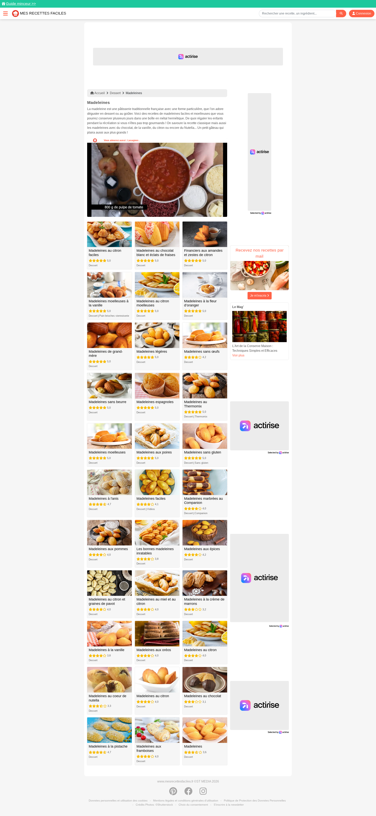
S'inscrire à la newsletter (229, 804)
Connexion (363, 13)
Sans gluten (201, 462)
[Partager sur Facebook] (188, 793)
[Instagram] (203, 793)
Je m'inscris (258, 295)
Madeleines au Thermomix (195, 404)
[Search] (341, 13)
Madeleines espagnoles (155, 402)
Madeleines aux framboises (148, 748)
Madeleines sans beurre (107, 402)
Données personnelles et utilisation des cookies (118, 800)
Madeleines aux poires (154, 452)
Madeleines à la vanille (106, 650)
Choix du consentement (193, 804)
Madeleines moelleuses (107, 452)
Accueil (99, 93)
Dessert (115, 93)
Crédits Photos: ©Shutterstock (154, 804)
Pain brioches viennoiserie (114, 315)
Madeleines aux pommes (108, 549)
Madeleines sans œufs (202, 351)
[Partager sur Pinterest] (173, 793)
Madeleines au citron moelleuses (152, 303)
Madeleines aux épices (202, 549)
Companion (201, 513)
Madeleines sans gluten (202, 452)
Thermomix (201, 416)
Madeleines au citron (200, 650)
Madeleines (193, 746)
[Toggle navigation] (5, 13)
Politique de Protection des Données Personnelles (255, 800)
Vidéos (151, 509)
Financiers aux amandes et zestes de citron (203, 253)
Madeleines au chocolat (202, 696)
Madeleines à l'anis (103, 499)
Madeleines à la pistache (108, 746)
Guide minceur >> (21, 4)
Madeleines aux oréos (153, 650)
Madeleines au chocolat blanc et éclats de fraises (155, 253)
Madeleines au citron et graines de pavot (107, 601)
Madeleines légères (151, 351)
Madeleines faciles (150, 499)
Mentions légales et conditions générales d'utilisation (185, 800)
